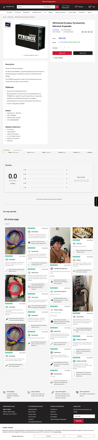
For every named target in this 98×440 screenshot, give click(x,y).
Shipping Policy (32, 409)
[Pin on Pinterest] (86, 32)
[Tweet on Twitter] (89, 32)
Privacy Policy (57, 432)
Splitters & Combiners (13, 138)
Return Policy (32, 412)
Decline (80, 436)
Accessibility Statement (35, 421)
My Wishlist (54, 416)
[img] (12, 181)
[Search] (57, 7)
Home (4, 17)
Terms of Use (32, 416)
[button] (89, 7)
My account (65, 7)
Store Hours (54, 414)
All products (10, 17)
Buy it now (83, 53)
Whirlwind (56, 30)
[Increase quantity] (68, 47)
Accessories (10, 129)
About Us (53, 412)
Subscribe (78, 421)
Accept (49, 436)
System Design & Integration (58, 419)
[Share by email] (91, 32)
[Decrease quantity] (60, 47)
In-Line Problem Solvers (13, 136)
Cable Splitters (11, 131)
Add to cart (62, 53)
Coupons (30, 419)
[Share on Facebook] (83, 32)
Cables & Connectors (13, 134)
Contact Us (54, 409)
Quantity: (55, 48)
